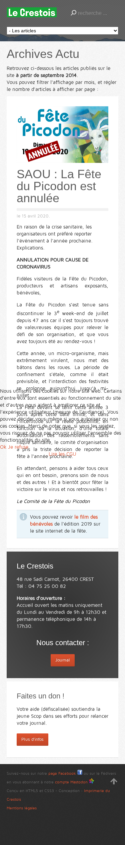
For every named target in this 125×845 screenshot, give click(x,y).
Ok (3, 447)
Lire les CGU (62, 454)
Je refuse (18, 447)
